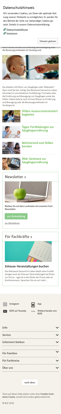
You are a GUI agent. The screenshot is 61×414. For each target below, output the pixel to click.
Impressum (12, 33)
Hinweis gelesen (48, 41)
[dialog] (30, 207)
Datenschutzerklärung (17, 29)
